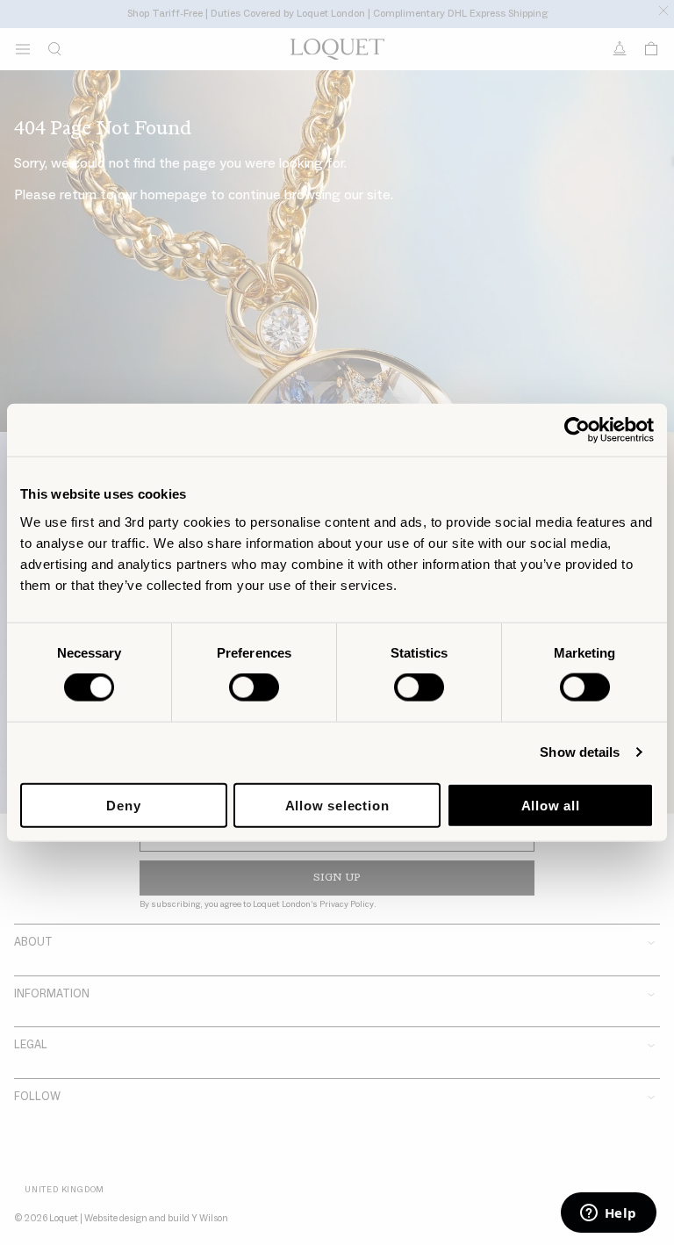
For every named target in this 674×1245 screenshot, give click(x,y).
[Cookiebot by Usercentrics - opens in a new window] (577, 430)
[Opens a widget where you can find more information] (608, 1214)
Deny (123, 804)
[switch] (254, 687)
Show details (580, 752)
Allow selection (337, 804)
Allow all (550, 804)
